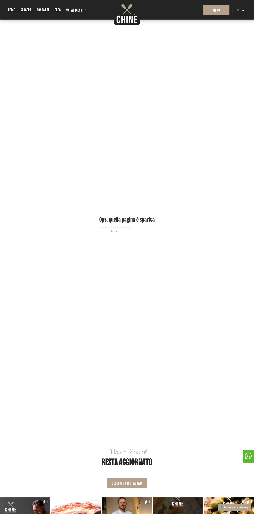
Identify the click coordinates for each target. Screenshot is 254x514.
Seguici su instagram (127, 483)
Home (11, 10)
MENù (216, 10)
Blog (58, 10)
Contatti (43, 10)
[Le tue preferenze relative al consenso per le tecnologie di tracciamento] (234, 507)
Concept (25, 10)
